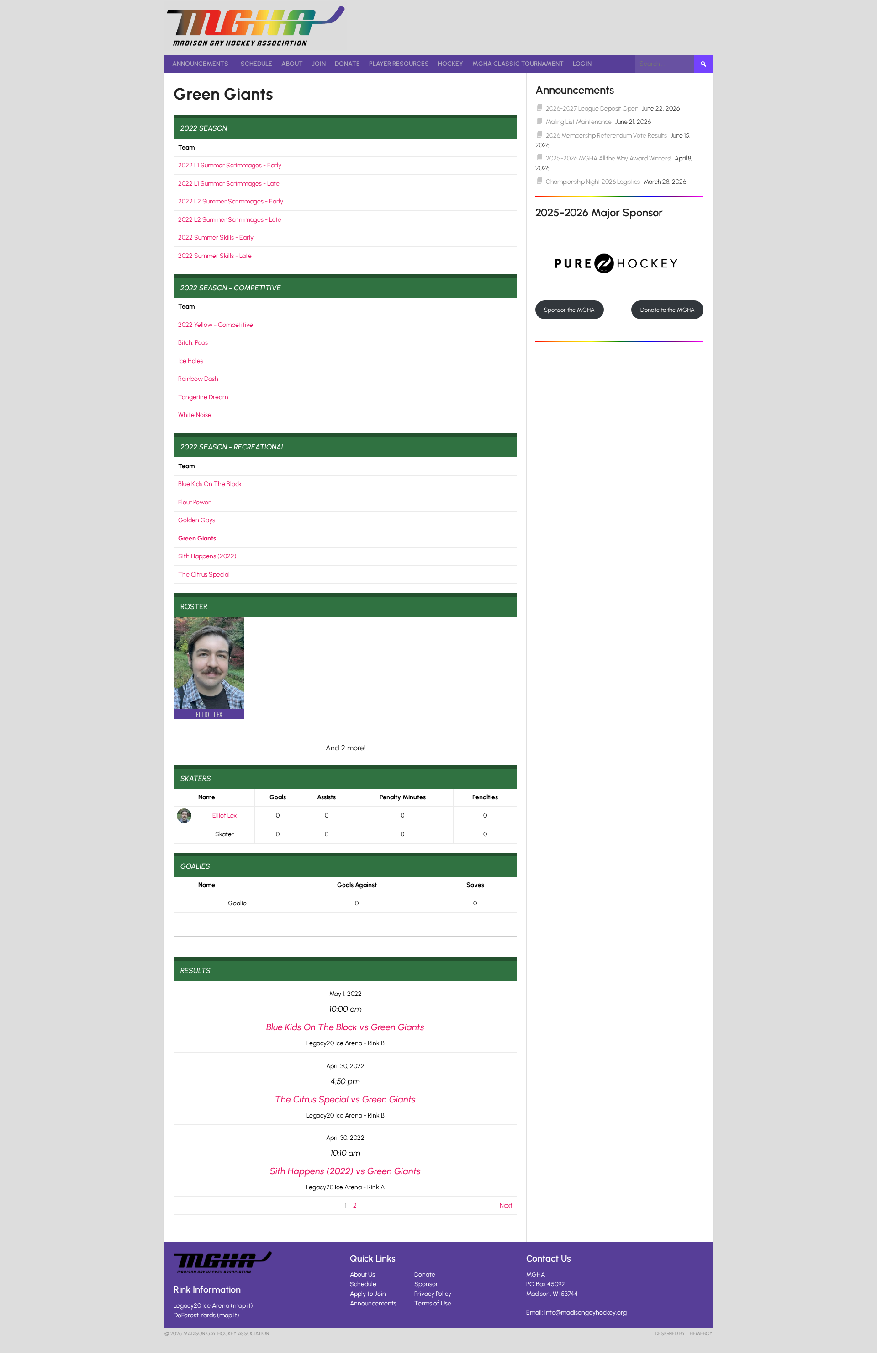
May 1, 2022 (345, 994)
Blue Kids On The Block (210, 484)
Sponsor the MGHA (569, 309)
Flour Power (194, 502)
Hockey (450, 64)
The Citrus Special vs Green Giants (345, 1099)
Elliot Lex (224, 815)
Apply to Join (368, 1294)
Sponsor (426, 1284)
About (292, 64)
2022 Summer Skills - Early (216, 237)
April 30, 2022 (345, 1066)
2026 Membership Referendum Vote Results (606, 135)
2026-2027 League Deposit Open (592, 108)
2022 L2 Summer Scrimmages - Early (230, 201)
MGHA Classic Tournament (518, 64)
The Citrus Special (204, 574)
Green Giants (197, 538)
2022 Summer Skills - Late (215, 256)
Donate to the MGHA (667, 309)
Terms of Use (432, 1303)
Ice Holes (190, 361)
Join (319, 64)
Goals (277, 797)
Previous (189, 1205)
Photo (184, 797)
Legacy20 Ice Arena (201, 1306)
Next (506, 1205)
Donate (347, 64)
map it (242, 1306)
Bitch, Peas (193, 343)
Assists (326, 797)
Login (582, 64)
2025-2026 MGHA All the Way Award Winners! (608, 158)
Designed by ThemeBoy (684, 1334)
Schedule (256, 64)
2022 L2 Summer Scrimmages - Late (229, 220)
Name (206, 797)
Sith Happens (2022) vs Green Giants (345, 1171)
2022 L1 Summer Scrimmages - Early (229, 165)
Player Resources (399, 64)
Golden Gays (196, 520)
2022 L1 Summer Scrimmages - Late (229, 183)
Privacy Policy (432, 1294)
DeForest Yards (195, 1315)
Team (186, 147)
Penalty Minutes (403, 797)
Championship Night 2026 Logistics (593, 182)
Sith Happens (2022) (207, 556)
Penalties (485, 797)
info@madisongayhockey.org (585, 1312)
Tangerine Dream (203, 397)
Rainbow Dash (198, 379)
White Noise (194, 415)
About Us (362, 1274)
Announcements (200, 64)
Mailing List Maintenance (579, 122)
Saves (475, 885)
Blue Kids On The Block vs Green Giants (345, 1026)
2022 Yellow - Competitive (215, 325)
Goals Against (357, 885)
